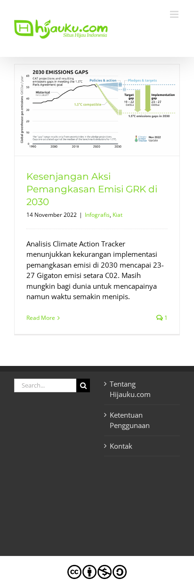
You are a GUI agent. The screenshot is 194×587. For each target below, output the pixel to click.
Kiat (117, 215)
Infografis (97, 215)
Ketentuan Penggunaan (130, 420)
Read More (40, 318)
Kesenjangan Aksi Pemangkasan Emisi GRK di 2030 (91, 189)
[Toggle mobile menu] (175, 14)
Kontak (121, 446)
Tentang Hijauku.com (130, 389)
